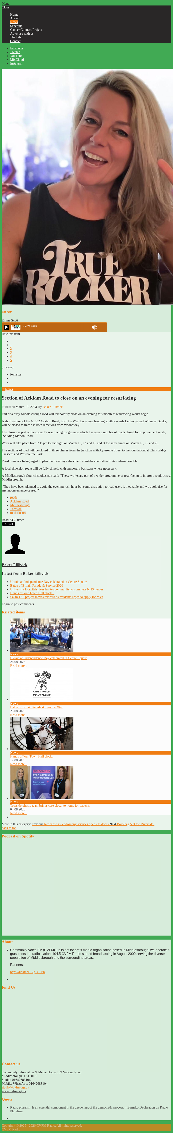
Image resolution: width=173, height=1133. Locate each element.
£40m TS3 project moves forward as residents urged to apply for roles (56, 597)
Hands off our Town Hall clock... (32, 593)
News (9, 389)
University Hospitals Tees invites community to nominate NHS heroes (56, 589)
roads (13, 497)
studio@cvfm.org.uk (15, 1087)
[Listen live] (6, 327)
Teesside (16, 509)
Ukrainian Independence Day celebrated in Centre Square (48, 581)
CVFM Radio (11, 1129)
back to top (9, 828)
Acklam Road (19, 501)
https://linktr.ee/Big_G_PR (27, 972)
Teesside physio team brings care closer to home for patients (50, 805)
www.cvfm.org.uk (14, 1091)
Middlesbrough (20, 505)
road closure (18, 513)
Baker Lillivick (53, 407)
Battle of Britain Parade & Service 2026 (36, 585)
